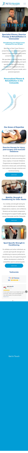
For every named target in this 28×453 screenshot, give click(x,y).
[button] (2, 292)
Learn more (14, 174)
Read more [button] (6, 296)
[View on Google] (4, 287)
